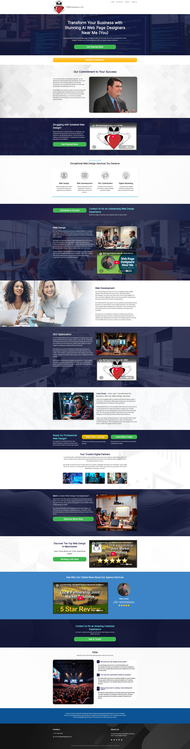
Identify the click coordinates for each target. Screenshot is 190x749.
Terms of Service (109, 745)
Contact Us (103, 745)
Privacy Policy (116, 745)
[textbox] (95, 27)
